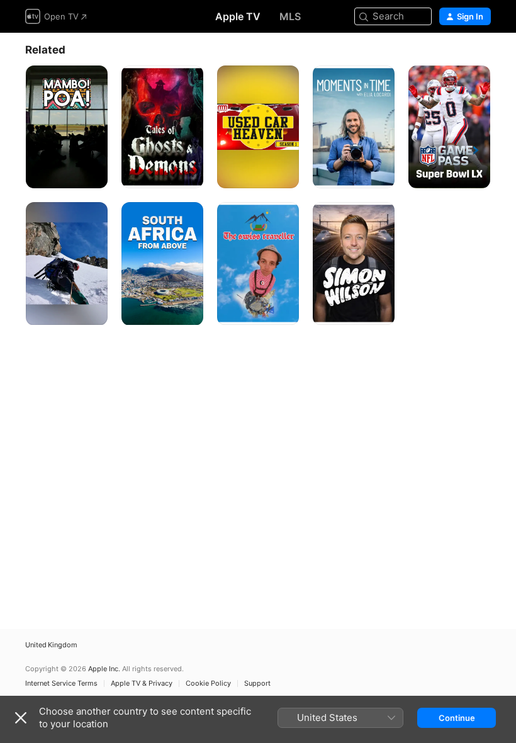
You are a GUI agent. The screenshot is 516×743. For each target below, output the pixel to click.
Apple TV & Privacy (141, 683)
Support (257, 683)
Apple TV (238, 16)
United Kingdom (51, 645)
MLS (290, 16)
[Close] (20, 717)
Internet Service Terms (61, 683)
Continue (457, 718)
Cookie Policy (208, 683)
